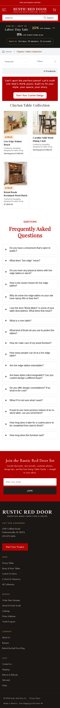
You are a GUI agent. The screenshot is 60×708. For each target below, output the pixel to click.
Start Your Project (15, 547)
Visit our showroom (13, 523)
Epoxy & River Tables (11, 568)
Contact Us (6, 664)
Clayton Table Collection (29, 51)
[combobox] (30, 18)
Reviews (5, 642)
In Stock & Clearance (11, 579)
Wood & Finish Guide (11, 605)
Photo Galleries (8, 616)
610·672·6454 (8, 536)
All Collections (8, 584)
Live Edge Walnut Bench (13, 143)
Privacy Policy (34, 698)
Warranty (6, 680)
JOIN (30, 490)
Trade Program (8, 621)
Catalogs (6, 611)
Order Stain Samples (11, 600)
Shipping (5, 669)
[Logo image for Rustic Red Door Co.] (27, 513)
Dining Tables (8, 563)
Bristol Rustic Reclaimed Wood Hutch (15, 194)
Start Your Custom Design (30, 95)
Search (50, 17)
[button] (4, 9)
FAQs (4, 685)
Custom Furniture (9, 573)
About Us (6, 637)
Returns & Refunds (10, 674)
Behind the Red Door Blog (13, 648)
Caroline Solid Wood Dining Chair (43, 139)
